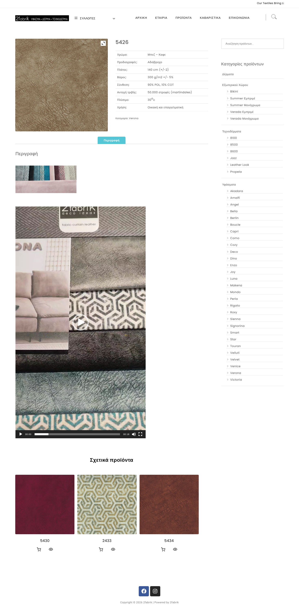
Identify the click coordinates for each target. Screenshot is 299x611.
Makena (236, 285)
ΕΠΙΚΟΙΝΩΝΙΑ (239, 18)
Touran (235, 346)
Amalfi (235, 198)
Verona (134, 118)
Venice (235, 366)
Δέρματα (228, 74)
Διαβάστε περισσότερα (39, 549)
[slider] (77, 434)
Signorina (237, 326)
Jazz (233, 158)
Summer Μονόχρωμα (245, 105)
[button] (80, 322)
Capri (234, 231)
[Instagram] (155, 591)
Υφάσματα (229, 184)
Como (234, 238)
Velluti (235, 353)
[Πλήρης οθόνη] (140, 434)
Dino (233, 258)
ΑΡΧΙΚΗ (141, 18)
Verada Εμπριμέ (242, 112)
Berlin (234, 218)
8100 (233, 138)
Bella (234, 211)
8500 (234, 145)
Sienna (235, 319)
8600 (234, 151)
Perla (234, 299)
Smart (234, 333)
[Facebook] (144, 591)
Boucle (235, 225)
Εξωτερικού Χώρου (235, 85)
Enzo (233, 265)
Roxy (233, 312)
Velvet (235, 359)
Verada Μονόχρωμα (244, 118)
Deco (234, 252)
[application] (80, 322)
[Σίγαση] (134, 434)
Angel (234, 204)
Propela (236, 172)
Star (233, 339)
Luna (233, 279)
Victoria (236, 380)
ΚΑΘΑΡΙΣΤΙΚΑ (210, 18)
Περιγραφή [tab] (111, 140)
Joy (233, 272)
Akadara (236, 191)
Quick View (51, 549)
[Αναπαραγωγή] (21, 434)
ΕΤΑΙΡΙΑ (161, 18)
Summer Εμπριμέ (242, 98)
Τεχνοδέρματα (231, 131)
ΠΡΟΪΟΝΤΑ (184, 18)
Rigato (235, 305)
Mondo (235, 292)
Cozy (234, 245)
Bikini (234, 91)
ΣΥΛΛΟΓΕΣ (87, 18)
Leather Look (239, 165)
